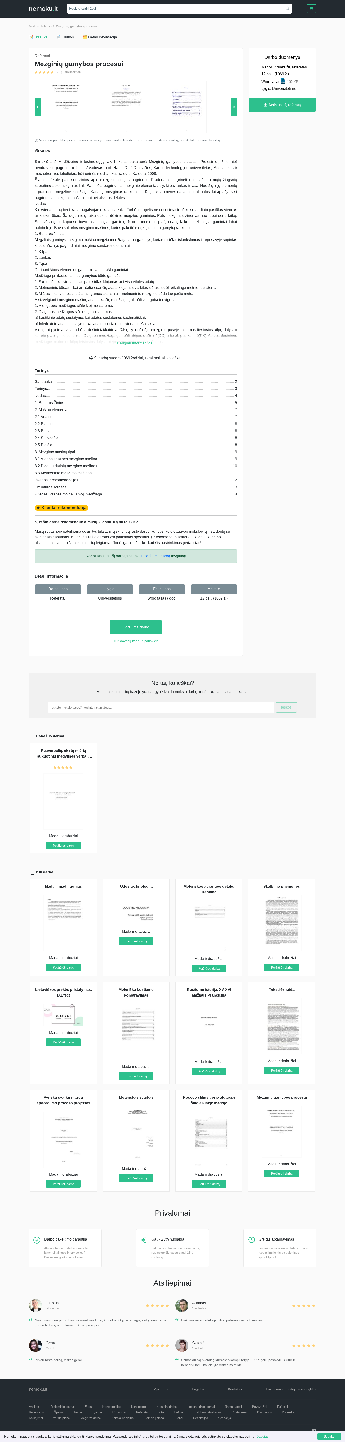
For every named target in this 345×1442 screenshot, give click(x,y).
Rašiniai (282, 1406)
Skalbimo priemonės (281, 886)
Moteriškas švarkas (136, 1097)
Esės (88, 1406)
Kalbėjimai (36, 1418)
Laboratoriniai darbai (201, 1406)
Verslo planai (61, 1418)
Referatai (57, 598)
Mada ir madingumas (63, 886)
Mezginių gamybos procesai (76, 26)
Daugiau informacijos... (136, 343)
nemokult (43, 8)
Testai (78, 1412)
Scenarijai (225, 1418)
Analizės (35, 1406)
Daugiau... (264, 1436)
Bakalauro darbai (122, 1418)
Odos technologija (136, 886)
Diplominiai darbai (63, 1406)
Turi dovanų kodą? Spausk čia (136, 641)
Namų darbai (233, 1406)
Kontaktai (235, 1389)
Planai (179, 1418)
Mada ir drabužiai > (42, 26)
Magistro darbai (90, 1418)
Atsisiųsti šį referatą (284, 105)
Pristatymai (239, 1412)
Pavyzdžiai (259, 1406)
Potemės (288, 1412)
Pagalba (198, 1389)
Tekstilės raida (282, 990)
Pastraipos (264, 1412)
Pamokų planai (154, 1418)
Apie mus (161, 1389)
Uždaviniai (119, 1412)
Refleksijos (200, 1418)
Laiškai (179, 1412)
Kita (161, 1412)
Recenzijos (36, 1412)
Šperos (59, 1412)
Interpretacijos (111, 1406)
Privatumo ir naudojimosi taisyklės (291, 1389)
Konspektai (138, 1406)
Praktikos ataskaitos (208, 1412)
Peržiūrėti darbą (136, 627)
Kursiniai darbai (167, 1406)
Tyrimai (97, 1412)
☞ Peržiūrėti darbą (154, 556)
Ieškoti (286, 707)
